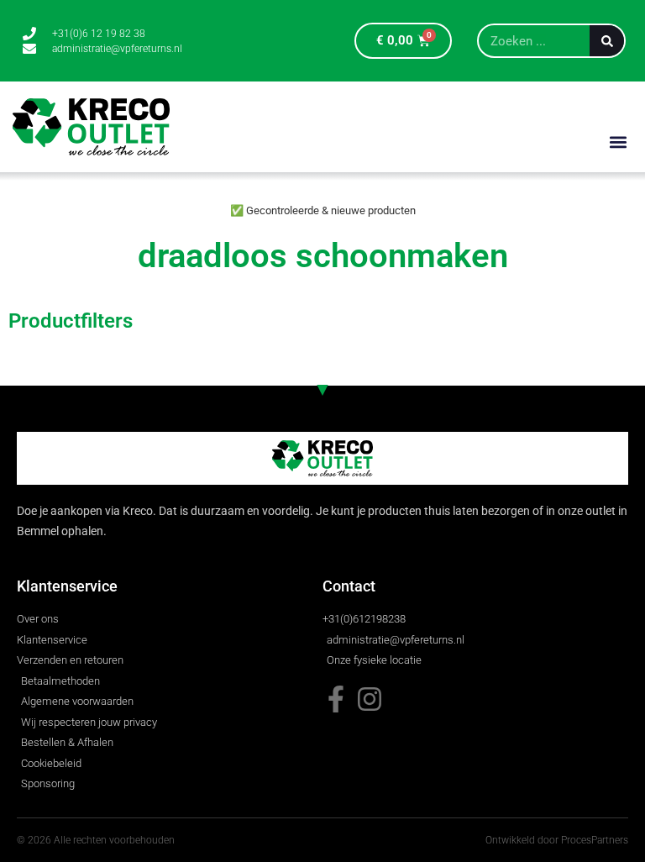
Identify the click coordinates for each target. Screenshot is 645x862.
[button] (618, 141)
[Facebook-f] (335, 699)
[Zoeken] (607, 40)
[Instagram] (369, 699)
